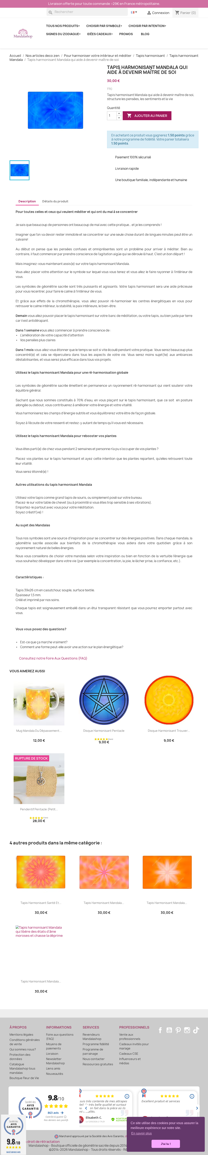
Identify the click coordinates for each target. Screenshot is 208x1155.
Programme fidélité (96, 1044)
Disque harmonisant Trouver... (169, 731)
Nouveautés (54, 1074)
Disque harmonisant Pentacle (104, 731)
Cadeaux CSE (128, 1054)
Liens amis (53, 1068)
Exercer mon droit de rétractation (33, 1141)
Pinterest (178, 1030)
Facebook (160, 1030)
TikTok (196, 1030)
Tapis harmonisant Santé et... (41, 903)
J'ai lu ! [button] (166, 1143)
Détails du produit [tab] (55, 201)
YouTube (169, 1030)
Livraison (52, 1054)
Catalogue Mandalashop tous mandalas (22, 1068)
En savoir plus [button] (141, 1133)
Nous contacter (94, 1059)
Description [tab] (27, 201)
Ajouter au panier (147, 115)
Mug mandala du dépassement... (39, 731)
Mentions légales (21, 1034)
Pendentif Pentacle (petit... (39, 809)
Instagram (187, 1030)
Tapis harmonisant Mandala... (104, 903)
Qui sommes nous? (23, 1049)
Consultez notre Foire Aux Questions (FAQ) (53, 658)
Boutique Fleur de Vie (24, 1078)
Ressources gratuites (98, 1064)
